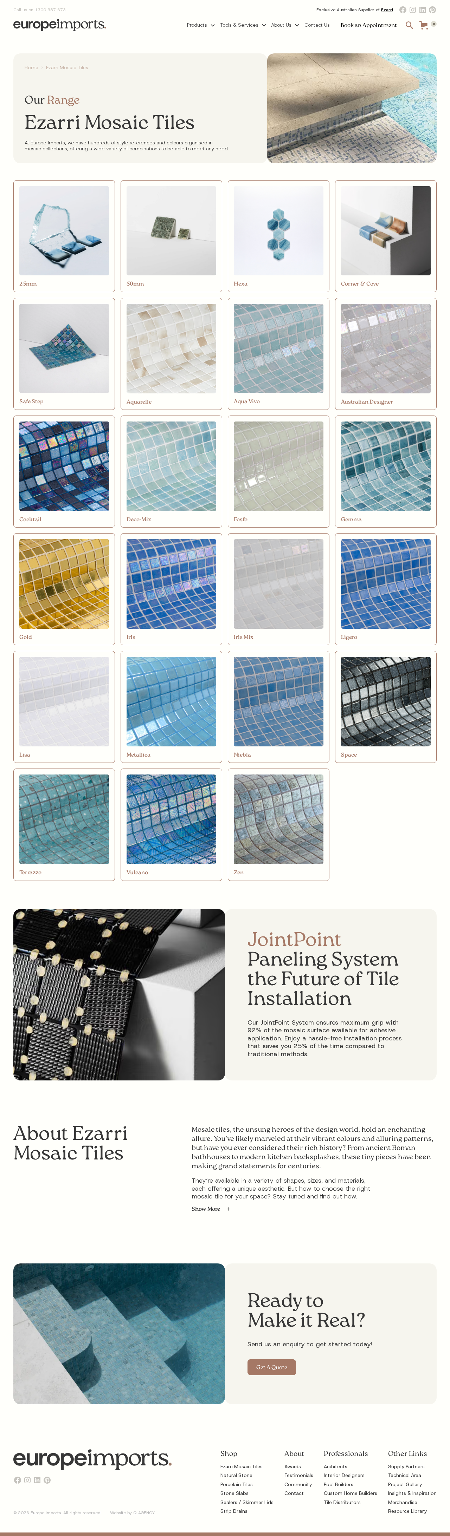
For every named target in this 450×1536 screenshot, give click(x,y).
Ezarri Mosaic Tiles (241, 1466)
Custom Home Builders (350, 1493)
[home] (59, 25)
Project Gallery (405, 1484)
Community (298, 1484)
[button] (201, 25)
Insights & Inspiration (412, 1493)
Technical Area (404, 1475)
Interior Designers (344, 1475)
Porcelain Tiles (236, 1484)
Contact (294, 1493)
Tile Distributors (342, 1502)
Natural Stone (236, 1475)
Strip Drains (234, 1511)
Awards (292, 1466)
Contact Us (317, 25)
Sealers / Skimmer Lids (247, 1502)
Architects (335, 1466)
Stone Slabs (234, 1493)
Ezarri (387, 10)
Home (31, 68)
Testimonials (298, 1475)
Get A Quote (271, 1368)
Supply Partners (406, 1466)
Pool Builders (338, 1484)
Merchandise (402, 1502)
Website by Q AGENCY (132, 1513)
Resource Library (407, 1511)
